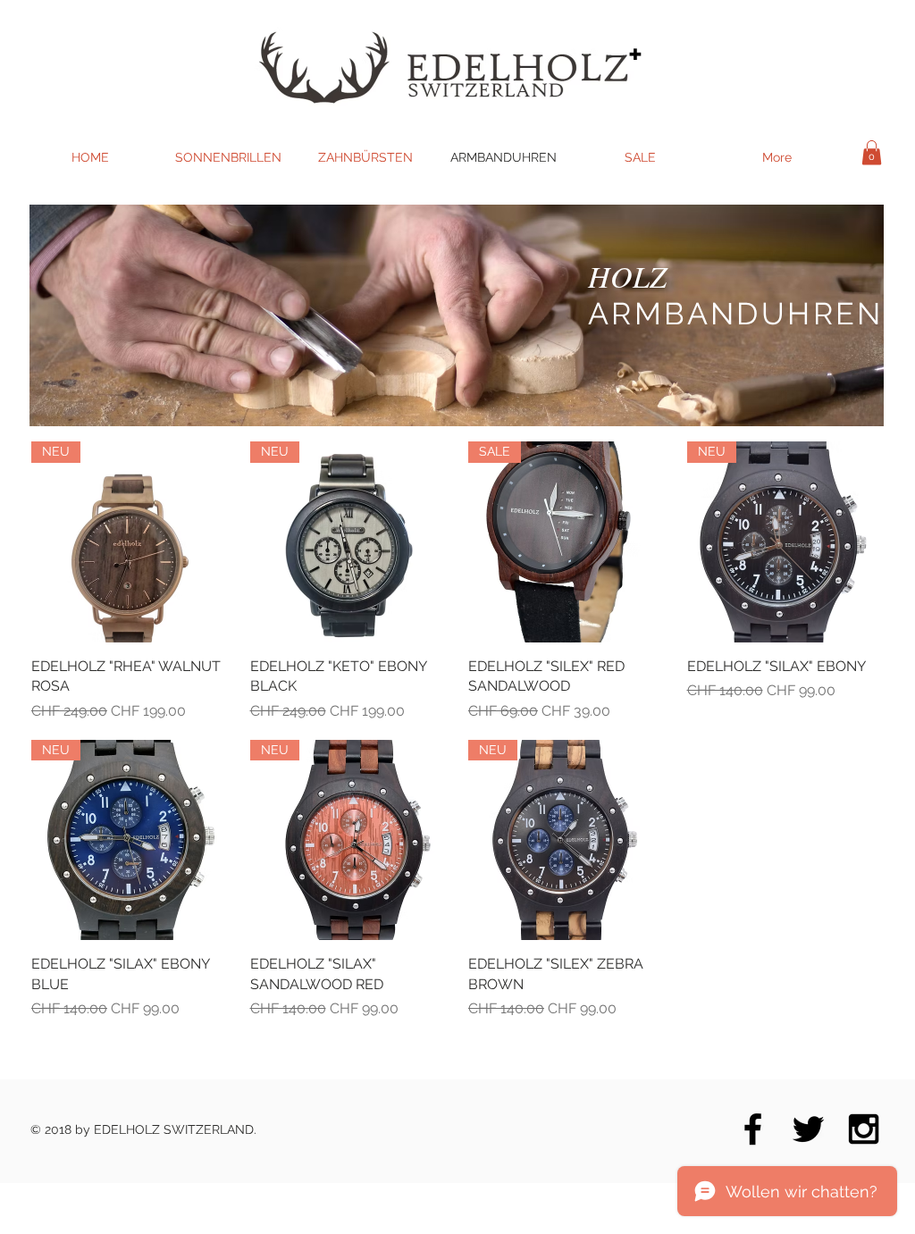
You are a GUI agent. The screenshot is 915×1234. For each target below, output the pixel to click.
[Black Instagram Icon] (864, 1129)
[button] (871, 152)
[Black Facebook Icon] (753, 1129)
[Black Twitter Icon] (808, 1129)
